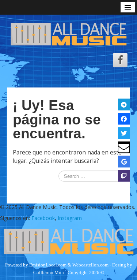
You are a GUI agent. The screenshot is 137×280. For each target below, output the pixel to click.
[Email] (124, 147)
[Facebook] (124, 118)
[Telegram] (124, 104)
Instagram (70, 217)
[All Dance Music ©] (68, 33)
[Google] (124, 161)
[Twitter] (124, 133)
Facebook (43, 217)
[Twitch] (124, 176)
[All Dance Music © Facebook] (120, 60)
